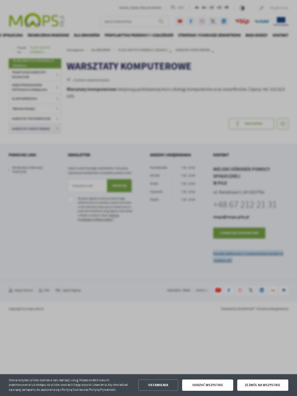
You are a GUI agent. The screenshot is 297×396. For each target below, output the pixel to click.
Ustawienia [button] (158, 385)
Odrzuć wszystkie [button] (207, 385)
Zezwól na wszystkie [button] (262, 385)
